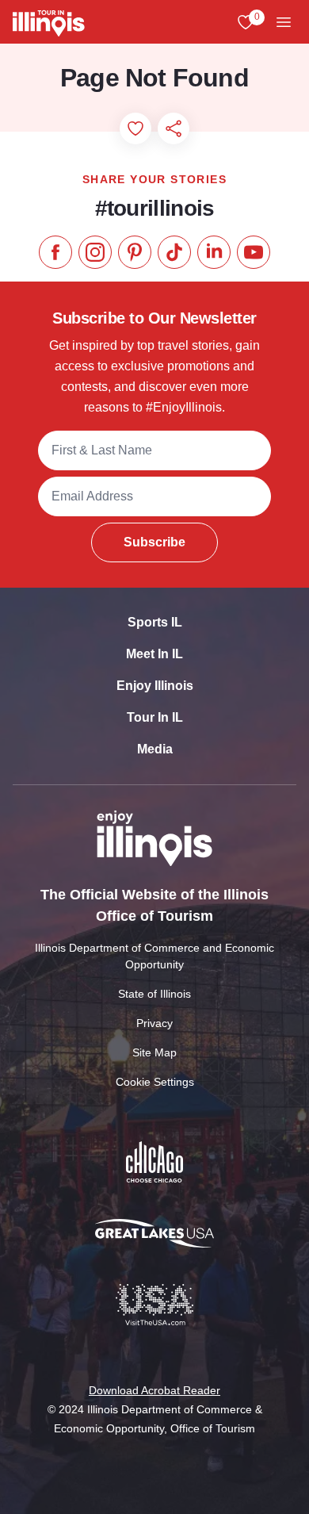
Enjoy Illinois (154, 685)
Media (155, 749)
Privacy (154, 1023)
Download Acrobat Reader (154, 1390)
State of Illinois (154, 993)
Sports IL (155, 622)
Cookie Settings (155, 1081)
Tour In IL (155, 717)
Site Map (154, 1052)
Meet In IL (154, 654)
